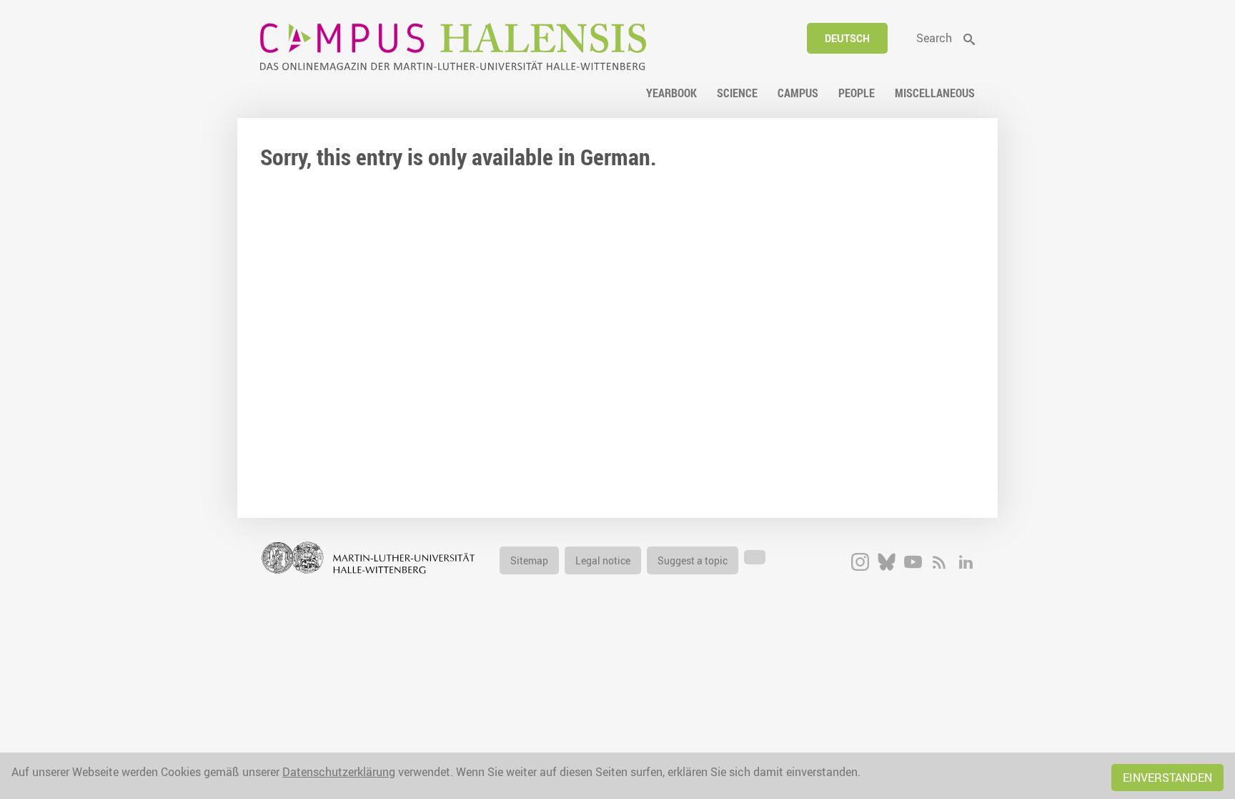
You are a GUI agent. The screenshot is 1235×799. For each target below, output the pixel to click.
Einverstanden (1167, 777)
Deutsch (847, 38)
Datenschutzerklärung (338, 772)
